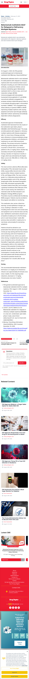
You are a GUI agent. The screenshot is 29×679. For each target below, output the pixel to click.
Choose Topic (13, 6)
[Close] (27, 651)
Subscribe (21, 363)
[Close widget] (26, 613)
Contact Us (14, 577)
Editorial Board (15, 575)
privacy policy (5, 367)
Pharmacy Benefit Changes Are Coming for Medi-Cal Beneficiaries (8, 343)
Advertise (14, 572)
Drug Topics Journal (5, 17)
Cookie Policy (25, 665)
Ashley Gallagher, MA (9, 408)
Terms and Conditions (14, 579)
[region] (14, 664)
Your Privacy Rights (14, 584)
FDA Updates (5, 374)
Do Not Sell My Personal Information (14, 582)
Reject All (14, 672)
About (14, 570)
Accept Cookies (14, 676)
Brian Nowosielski (8, 493)
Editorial (14, 574)
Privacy (14, 580)
